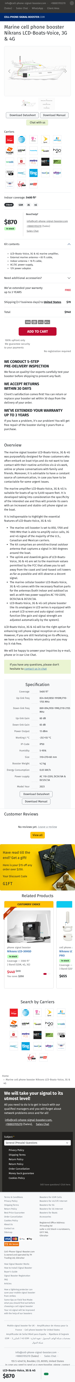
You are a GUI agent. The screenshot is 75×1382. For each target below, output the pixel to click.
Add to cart (37, 331)
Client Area (53, 8)
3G (28, 205)
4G (35, 205)
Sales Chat (22, 8)
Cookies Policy (17, 1178)
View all (38, 835)
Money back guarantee (21, 1173)
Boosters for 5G (47, 1205)
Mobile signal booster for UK (21, 1325)
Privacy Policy (16, 1150)
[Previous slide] (9, 71)
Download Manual (54, 115)
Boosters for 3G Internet (51, 1209)
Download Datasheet (23, 115)
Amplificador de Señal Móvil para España (26, 1334)
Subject (9, 1136)
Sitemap (8, 1232)
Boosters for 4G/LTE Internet (53, 1201)
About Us (8, 1224)
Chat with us (37, 122)
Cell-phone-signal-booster (24, 17)
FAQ (6, 1279)
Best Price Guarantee (14, 1212)
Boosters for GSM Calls (51, 1197)
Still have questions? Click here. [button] (55, 1184)
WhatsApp (37, 8)
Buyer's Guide (10, 1271)
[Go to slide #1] (28, 104)
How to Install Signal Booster (18, 1268)
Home (5, 1075)
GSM (21, 205)
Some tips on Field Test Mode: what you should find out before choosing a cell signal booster (19, 1303)
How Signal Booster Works (16, 1264)
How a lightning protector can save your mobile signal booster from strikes (19, 1292)
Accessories (45, 1216)
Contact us (9, 1228)
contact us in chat (35, 668)
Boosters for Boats (48, 1212)
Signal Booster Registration (17, 1275)
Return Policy (16, 1159)
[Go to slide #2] (46, 104)
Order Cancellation (19, 1168)
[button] (47, 827)
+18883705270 (58, 3)
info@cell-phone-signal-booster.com (25, 3)
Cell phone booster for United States (42, 1330)
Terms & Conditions (13, 1197)
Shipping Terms (17, 1154)
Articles (8, 1283)
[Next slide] (65, 71)
